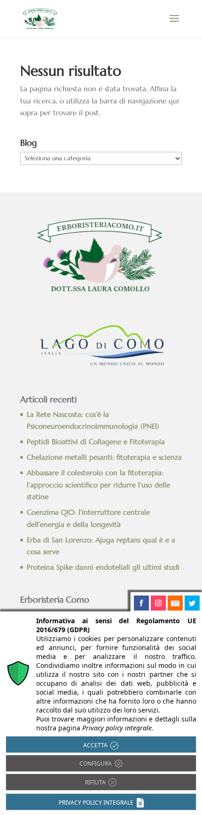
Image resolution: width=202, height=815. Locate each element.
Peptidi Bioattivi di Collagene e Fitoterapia (96, 441)
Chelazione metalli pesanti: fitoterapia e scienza (104, 457)
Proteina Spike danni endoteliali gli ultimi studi (103, 567)
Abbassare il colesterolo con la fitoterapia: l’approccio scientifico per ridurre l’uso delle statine (98, 484)
